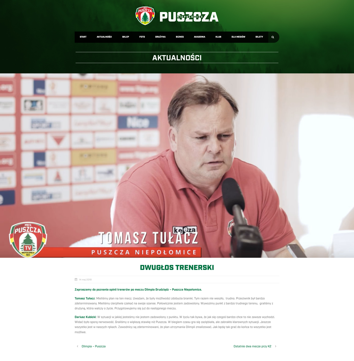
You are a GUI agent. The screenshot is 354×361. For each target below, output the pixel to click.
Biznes (180, 37)
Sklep (125, 37)
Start (83, 37)
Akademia (199, 37)
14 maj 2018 (85, 279)
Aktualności (104, 37)
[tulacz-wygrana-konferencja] (177, 165)
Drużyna (160, 37)
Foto (142, 37)
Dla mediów (238, 37)
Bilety (259, 37)
